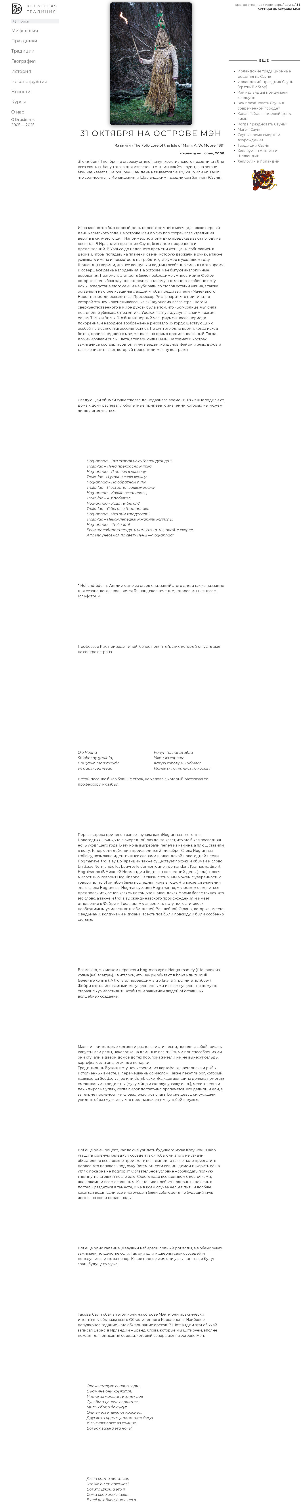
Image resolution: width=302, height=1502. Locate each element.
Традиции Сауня (253, 145)
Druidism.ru (25, 119)
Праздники (24, 41)
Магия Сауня (250, 129)
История (21, 71)
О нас (17, 112)
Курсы (18, 101)
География (23, 61)
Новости (21, 91)
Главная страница (248, 4)
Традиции (22, 51)
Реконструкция (29, 81)
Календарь (273, 4)
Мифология (24, 30)
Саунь (289, 4)
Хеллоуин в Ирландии (259, 161)
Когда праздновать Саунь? (262, 124)
